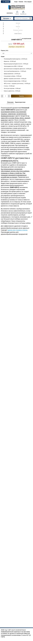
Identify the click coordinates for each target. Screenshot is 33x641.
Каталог (6, 18)
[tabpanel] (16, 170)
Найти (30, 18)
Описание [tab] (10, 102)
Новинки (21, 1)
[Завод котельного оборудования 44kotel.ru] (16, 7)
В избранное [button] (26, 38)
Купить (21, 96)
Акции (16, 1)
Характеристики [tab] (20, 102)
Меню (7, 2)
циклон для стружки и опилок (17, 230)
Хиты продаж (28, 1)
